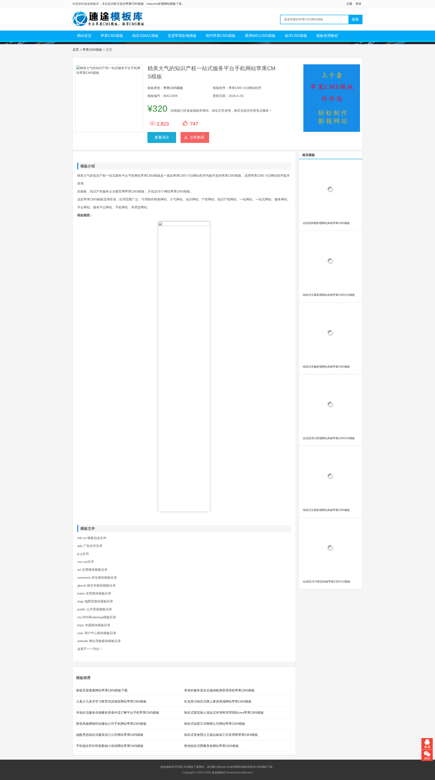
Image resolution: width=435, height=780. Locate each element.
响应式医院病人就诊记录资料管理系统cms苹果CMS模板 (224, 712)
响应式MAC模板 (145, 36)
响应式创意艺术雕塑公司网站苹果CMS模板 (214, 723)
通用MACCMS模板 (260, 36)
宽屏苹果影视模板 (182, 36)
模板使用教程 (327, 36)
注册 (349, 3)
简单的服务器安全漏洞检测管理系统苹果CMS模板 (219, 690)
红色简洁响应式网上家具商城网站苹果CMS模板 (217, 701)
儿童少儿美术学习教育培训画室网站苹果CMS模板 (111, 701)
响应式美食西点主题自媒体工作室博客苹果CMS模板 (221, 735)
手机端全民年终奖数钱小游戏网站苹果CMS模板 (109, 746)
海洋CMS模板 (296, 36)
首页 (75, 49)
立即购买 (197, 137)
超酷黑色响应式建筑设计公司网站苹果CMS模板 (109, 735)
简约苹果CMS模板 (221, 36)
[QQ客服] (427, 743)
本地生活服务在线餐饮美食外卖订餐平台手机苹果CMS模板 (117, 712)
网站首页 (84, 36)
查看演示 (162, 137)
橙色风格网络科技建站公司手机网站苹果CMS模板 (111, 723)
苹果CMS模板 (135, 3)
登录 (358, 3)
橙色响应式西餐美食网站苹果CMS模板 (211, 746)
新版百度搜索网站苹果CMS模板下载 (102, 690)
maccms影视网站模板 (161, 3)
